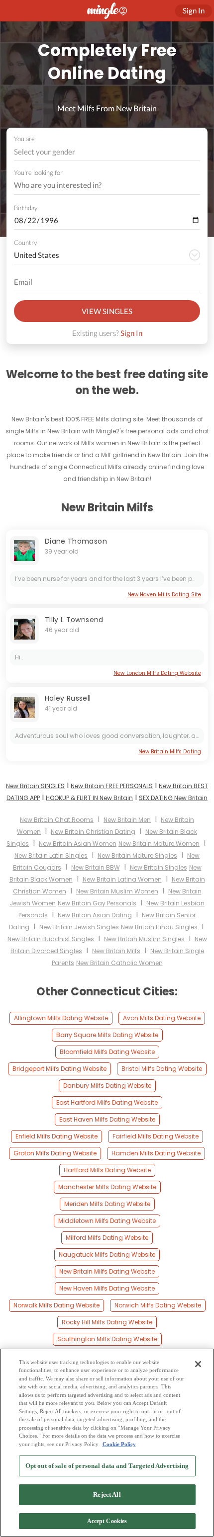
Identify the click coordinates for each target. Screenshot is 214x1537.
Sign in (194, 10)
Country (25, 242)
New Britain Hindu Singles (159, 927)
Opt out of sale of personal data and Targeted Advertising (107, 1465)
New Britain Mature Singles (137, 855)
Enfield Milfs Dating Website (56, 1136)
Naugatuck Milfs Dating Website (107, 1254)
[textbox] (106, 152)
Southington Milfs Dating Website (107, 1339)
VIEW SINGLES (107, 311)
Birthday (25, 208)
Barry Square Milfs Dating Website (107, 1035)
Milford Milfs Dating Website (107, 1237)
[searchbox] (100, 185)
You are (24, 139)
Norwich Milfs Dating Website (157, 1305)
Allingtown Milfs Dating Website (61, 1018)
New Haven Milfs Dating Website (107, 1288)
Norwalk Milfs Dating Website (56, 1305)
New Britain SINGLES (35, 786)
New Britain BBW (95, 867)
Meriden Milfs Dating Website (107, 1204)
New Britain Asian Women (77, 843)
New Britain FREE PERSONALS (112, 786)
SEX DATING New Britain (173, 798)
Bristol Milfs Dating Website (161, 1068)
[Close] (198, 1364)
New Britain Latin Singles (51, 855)
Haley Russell (68, 698)
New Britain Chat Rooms (57, 819)
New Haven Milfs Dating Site (164, 594)
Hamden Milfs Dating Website (156, 1153)
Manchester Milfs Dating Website (107, 1187)
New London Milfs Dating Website (157, 673)
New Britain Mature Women (159, 843)
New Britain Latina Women (122, 879)
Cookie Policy (119, 1444)
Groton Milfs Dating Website (55, 1153)
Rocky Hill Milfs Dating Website (107, 1322)
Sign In (131, 332)
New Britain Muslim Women (117, 891)
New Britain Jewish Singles (79, 927)
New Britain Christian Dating (93, 831)
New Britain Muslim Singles (144, 939)
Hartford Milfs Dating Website (107, 1170)
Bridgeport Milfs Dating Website (59, 1068)
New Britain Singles (158, 867)
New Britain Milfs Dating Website (107, 1271)
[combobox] (107, 152)
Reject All (106, 1494)
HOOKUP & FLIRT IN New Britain (89, 798)
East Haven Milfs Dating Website (107, 1119)
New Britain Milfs (116, 951)
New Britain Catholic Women (119, 963)
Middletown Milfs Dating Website (107, 1220)
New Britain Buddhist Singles (50, 939)
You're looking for (38, 172)
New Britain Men (127, 819)
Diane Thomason (76, 541)
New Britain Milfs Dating (169, 751)
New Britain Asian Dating (95, 915)
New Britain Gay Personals (97, 903)
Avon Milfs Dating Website (162, 1018)
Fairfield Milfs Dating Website (155, 1136)
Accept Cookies (107, 1521)
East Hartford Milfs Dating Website (107, 1102)
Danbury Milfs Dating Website (107, 1085)
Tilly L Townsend (74, 620)
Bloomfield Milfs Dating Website (107, 1052)
